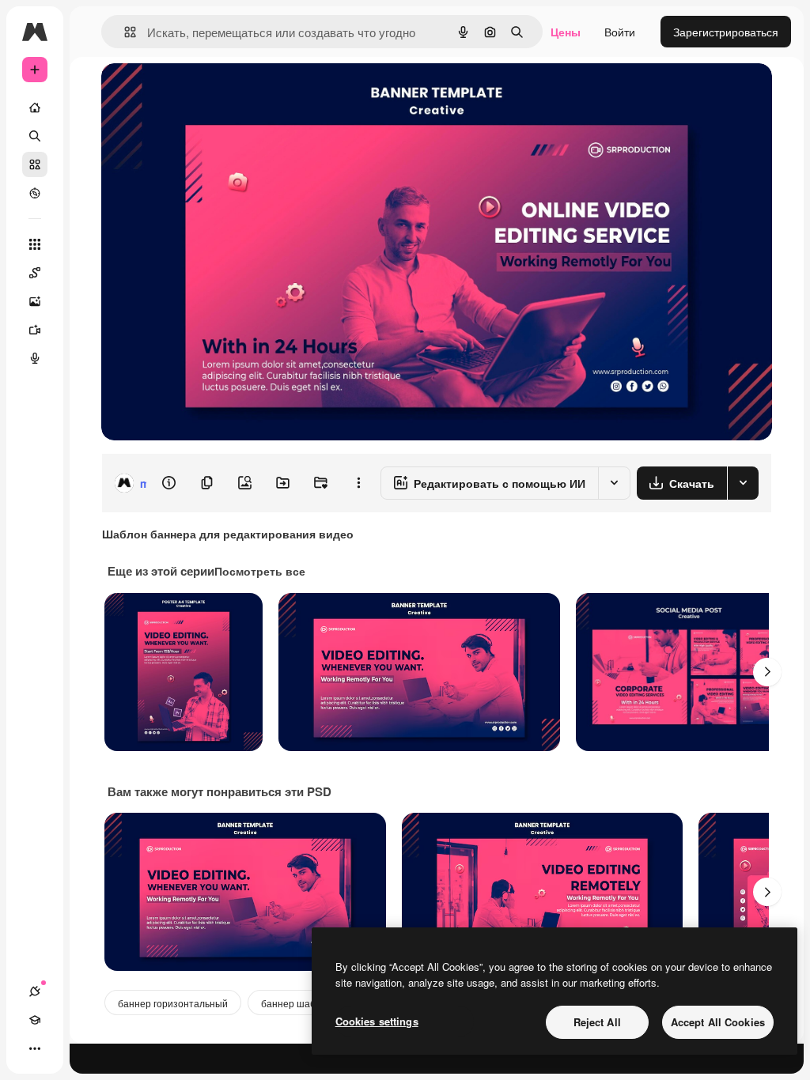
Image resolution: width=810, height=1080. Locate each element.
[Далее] (767, 672)
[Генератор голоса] (34, 358)
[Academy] (34, 1020)
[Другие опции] (358, 483)
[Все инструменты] (34, 244)
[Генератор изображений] (34, 301)
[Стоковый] (34, 164)
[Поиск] (34, 136)
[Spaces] (34, 272)
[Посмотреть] (34, 193)
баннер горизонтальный (173, 1003)
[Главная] (34, 107)
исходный (207, 93)
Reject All (597, 1021)
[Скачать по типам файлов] (743, 483)
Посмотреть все (259, 571)
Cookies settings (376, 1021)
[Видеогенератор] (34, 329)
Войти (619, 32)
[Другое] (34, 1048)
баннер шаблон (296, 1003)
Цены (566, 32)
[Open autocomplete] (124, 32)
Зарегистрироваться (725, 32)
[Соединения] (34, 991)
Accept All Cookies (718, 1021)
